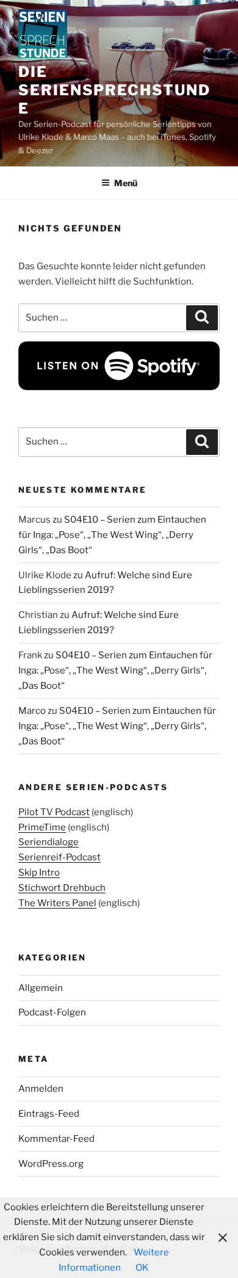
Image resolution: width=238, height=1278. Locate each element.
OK (142, 1267)
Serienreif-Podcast (59, 857)
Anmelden (40, 1088)
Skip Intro (39, 872)
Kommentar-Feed (56, 1138)
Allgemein (40, 987)
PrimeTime (42, 827)
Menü (125, 183)
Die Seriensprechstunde (114, 90)
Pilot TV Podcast (54, 812)
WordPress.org (51, 1163)
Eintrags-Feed (48, 1113)
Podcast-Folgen (52, 1012)
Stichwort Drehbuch (62, 887)
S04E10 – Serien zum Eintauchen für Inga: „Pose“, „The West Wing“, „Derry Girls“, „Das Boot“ (112, 535)
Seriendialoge (48, 842)
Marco (32, 710)
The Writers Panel (57, 903)
